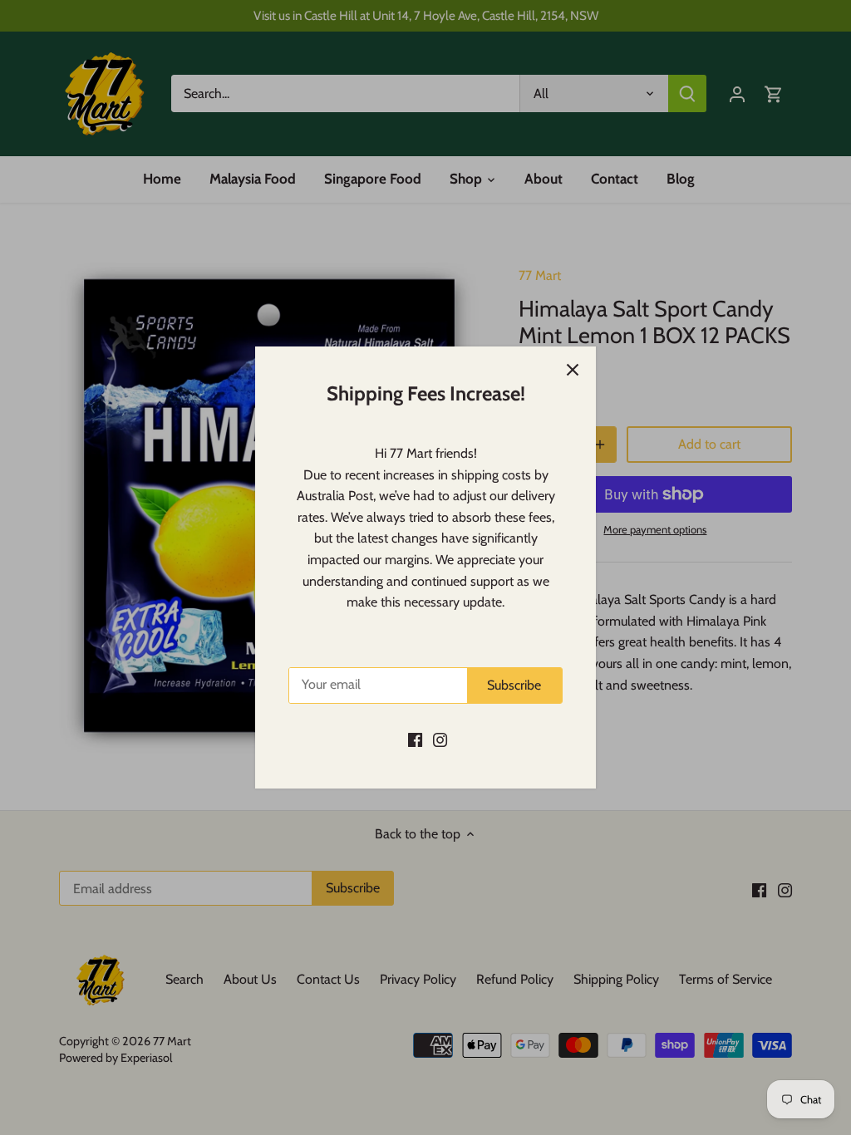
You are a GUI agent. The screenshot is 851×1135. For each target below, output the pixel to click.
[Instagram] (440, 739)
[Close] (572, 369)
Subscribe (514, 685)
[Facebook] (415, 739)
